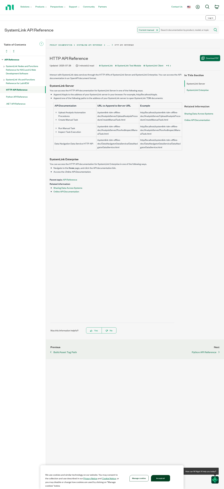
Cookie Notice (109, 478)
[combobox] (173, 30)
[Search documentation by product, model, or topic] (215, 30)
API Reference (11, 59)
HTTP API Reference (16, 89)
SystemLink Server (196, 83)
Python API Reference (17, 96)
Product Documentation (61, 45)
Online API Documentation (66, 191)
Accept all (160, 478)
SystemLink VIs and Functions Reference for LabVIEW (20, 81)
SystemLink (107, 65)
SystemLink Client (154, 65)
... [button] (108, 45)
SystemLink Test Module (129, 65)
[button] (157, 30)
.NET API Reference (15, 103)
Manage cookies (139, 478)
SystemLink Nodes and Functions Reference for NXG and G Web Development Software (22, 69)
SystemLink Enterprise (198, 89)
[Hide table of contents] (41, 44)
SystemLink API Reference (89, 45)
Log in (210, 17)
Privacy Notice (90, 478)
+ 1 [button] (167, 65)
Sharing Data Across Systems (67, 187)
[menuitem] (26, 7)
